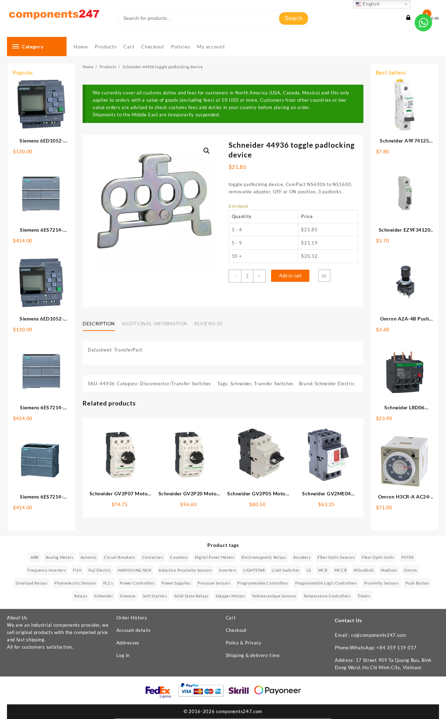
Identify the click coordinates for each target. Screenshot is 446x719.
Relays (80, 596)
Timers (363, 596)
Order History (131, 617)
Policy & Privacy (244, 642)
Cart (231, 617)
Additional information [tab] (154, 323)
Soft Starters (155, 596)
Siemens (128, 596)
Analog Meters (60, 557)
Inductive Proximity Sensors (185, 570)
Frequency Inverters (47, 570)
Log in (123, 655)
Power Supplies (176, 583)
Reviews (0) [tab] (208, 323)
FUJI (77, 570)
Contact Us (348, 620)
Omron (410, 570)
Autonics (88, 557)
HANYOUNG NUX (134, 570)
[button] (206, 151)
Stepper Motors (230, 596)
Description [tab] (99, 323)
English (370, 4)
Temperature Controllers (327, 596)
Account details (133, 630)
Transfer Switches (274, 383)
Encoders (302, 557)
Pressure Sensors (214, 583)
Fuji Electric (100, 570)
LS (309, 570)
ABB (35, 557)
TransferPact (128, 350)
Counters (179, 557)
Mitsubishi (364, 570)
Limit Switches (286, 570)
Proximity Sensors (381, 583)
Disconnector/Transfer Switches (175, 383)
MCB (323, 570)
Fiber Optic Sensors (336, 557)
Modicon (389, 570)
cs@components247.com (378, 635)
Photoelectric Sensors (75, 583)
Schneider (241, 383)
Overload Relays (32, 583)
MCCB (340, 570)
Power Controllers (137, 583)
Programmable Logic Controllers (326, 583)
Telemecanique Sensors (274, 596)
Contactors (152, 557)
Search (293, 18)
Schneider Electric (335, 383)
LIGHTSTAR (254, 570)
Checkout (236, 630)
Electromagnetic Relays (263, 557)
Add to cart (290, 275)
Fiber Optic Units (378, 557)
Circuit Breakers (119, 557)
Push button (417, 583)
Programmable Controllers (262, 583)
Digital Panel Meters (214, 557)
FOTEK (407, 557)
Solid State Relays (191, 596)
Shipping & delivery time (253, 655)
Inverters (227, 570)
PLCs (108, 583)
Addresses (127, 642)
